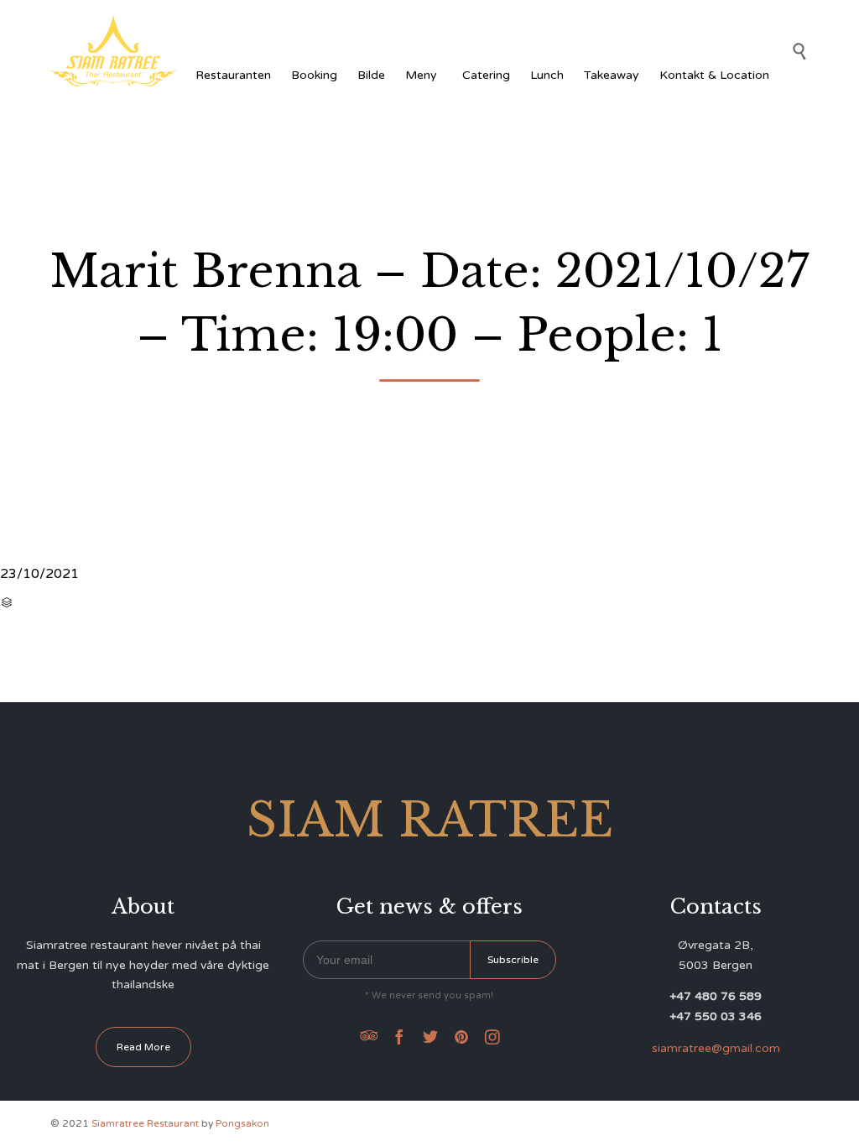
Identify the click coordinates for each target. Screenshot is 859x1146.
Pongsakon (242, 1123)
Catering (486, 75)
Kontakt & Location (714, 75)
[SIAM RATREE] (113, 50)
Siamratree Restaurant (145, 1123)
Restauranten (233, 75)
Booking (314, 75)
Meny (421, 75)
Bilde (371, 75)
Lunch (547, 75)
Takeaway (611, 75)
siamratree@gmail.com (716, 1048)
